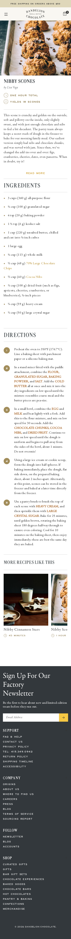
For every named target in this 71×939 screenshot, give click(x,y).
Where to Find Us (18, 794)
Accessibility (14, 766)
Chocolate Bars (17, 889)
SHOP (7, 858)
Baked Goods (14, 884)
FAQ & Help (12, 737)
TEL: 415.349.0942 (18, 752)
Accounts (11, 847)
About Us (11, 789)
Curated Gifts (15, 864)
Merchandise (14, 909)
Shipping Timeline (18, 762)
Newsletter (13, 837)
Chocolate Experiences (23, 879)
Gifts (7, 869)
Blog (7, 809)
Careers (10, 799)
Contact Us (13, 742)
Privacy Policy (16, 747)
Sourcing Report (18, 819)
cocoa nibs (34, 277)
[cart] (64, 14)
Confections (13, 904)
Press (8, 804)
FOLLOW (10, 830)
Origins (9, 784)
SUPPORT (11, 730)
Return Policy (15, 757)
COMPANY (12, 778)
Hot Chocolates (17, 894)
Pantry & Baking (17, 899)
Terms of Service (18, 814)
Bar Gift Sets (15, 874)
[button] (6, 14)
